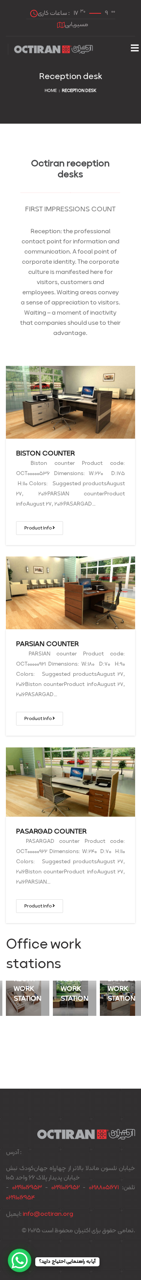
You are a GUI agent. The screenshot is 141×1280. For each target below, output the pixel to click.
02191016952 (65, 1187)
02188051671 (104, 1187)
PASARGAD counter (51, 831)
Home (51, 91)
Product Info (38, 528)
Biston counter (45, 453)
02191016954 (20, 1198)
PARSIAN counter (47, 644)
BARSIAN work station (122, 989)
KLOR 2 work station (28, 989)
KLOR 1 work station (75, 989)
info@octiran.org (48, 1214)
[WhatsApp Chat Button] (19, 1260)
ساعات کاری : (76, 13)
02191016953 (27, 1187)
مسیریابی (76, 24)
